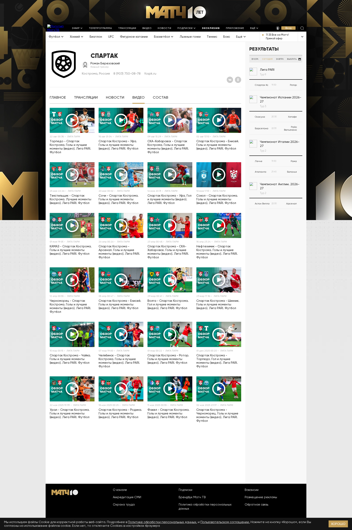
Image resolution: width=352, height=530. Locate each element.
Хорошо (338, 524)
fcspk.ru (150, 73)
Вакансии (251, 490)
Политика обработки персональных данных (205, 506)
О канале (120, 490)
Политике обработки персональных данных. (162, 522)
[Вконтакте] (230, 80)
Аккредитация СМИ (127, 497)
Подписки (185, 490)
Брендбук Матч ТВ (192, 497)
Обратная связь (256, 504)
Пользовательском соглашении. (225, 522)
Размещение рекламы (261, 497)
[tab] (58, 97)
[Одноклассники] (238, 80)
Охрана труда (124, 504)
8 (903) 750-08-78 (127, 73)
